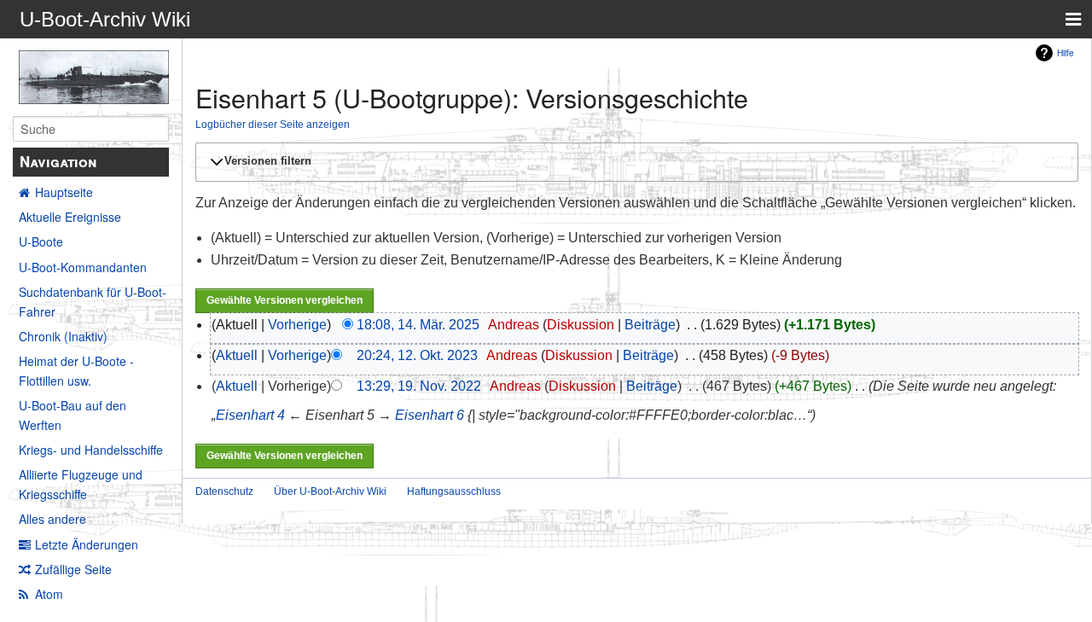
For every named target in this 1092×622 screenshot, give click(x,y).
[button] (634, 162)
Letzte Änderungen (86, 544)
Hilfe (1065, 52)
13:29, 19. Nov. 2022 (419, 386)
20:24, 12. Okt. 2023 (417, 355)
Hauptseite (64, 192)
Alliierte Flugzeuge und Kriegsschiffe (80, 484)
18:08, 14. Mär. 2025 (418, 324)
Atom (49, 593)
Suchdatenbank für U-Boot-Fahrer (92, 301)
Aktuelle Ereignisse (70, 216)
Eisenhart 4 (250, 415)
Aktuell (237, 355)
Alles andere (52, 518)
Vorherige (297, 324)
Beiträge (650, 324)
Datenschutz (224, 491)
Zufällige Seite (73, 569)
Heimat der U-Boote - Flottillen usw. (76, 370)
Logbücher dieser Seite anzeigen (272, 124)
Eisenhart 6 (429, 415)
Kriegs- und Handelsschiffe (91, 449)
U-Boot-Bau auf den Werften (72, 415)
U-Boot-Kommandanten (83, 267)
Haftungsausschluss (454, 491)
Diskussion (580, 324)
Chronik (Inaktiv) (63, 336)
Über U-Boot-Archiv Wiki (330, 491)
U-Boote (41, 241)
